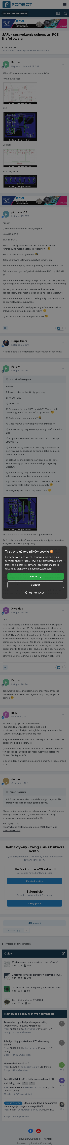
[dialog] (34, 572)
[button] (34, 593)
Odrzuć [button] (35, 584)
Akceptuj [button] (35, 576)
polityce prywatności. (40, 568)
